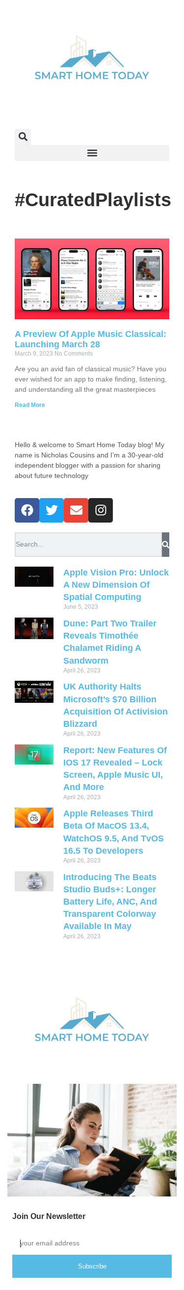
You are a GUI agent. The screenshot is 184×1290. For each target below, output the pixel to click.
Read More (30, 405)
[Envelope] (76, 510)
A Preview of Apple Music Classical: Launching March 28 (90, 339)
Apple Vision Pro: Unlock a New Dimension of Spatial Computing (116, 585)
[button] (23, 137)
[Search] (165, 544)
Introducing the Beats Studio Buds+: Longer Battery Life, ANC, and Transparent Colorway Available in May (110, 902)
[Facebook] (27, 510)
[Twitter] (51, 510)
